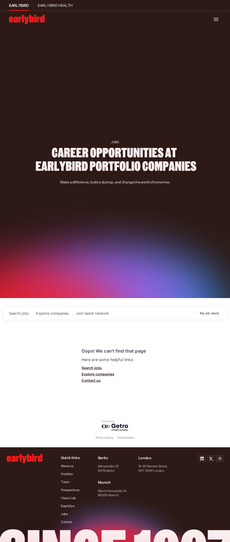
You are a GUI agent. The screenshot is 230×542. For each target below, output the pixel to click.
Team (65, 482)
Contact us (91, 380)
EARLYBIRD (19, 5)
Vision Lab (68, 498)
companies (52, 313)
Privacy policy (105, 437)
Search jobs (92, 368)
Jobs (64, 514)
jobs (19, 313)
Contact (66, 522)
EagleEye (68, 506)
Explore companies (98, 374)
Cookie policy (126, 437)
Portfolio (67, 474)
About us (67, 466)
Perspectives (70, 490)
